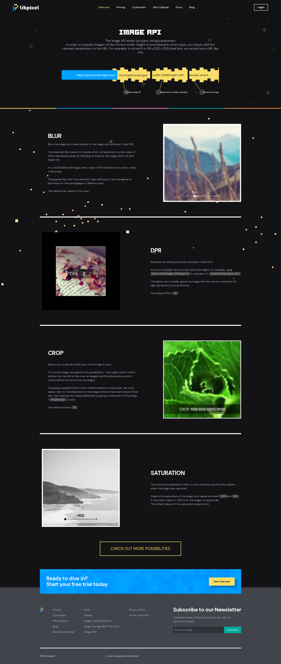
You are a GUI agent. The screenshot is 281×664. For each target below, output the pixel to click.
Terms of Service (139, 615)
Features (103, 7)
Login (261, 7)
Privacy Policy (137, 609)
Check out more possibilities (140, 548)
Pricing (120, 7)
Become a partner (63, 632)
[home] (26, 7)
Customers (139, 7)
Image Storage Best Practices (101, 626)
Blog (192, 7)
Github (88, 615)
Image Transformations (97, 621)
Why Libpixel (161, 7)
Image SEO (90, 632)
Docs (179, 7)
